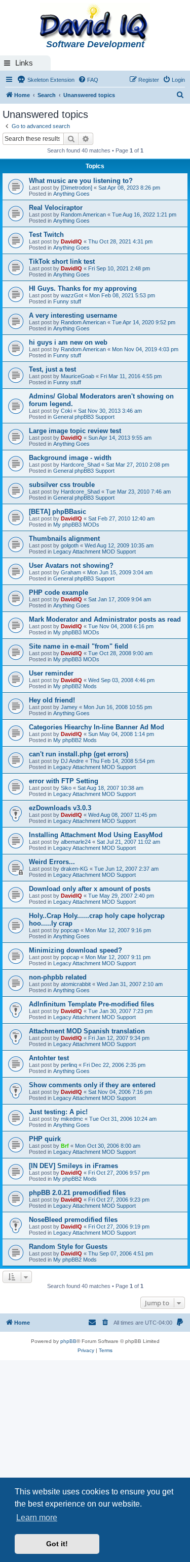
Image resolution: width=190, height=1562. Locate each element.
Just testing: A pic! (58, 1112)
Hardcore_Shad (80, 465)
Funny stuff (67, 301)
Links (24, 62)
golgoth (70, 545)
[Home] (95, 23)
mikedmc (72, 1119)
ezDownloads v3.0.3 (60, 808)
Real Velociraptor (56, 207)
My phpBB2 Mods (75, 686)
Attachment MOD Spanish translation (87, 1031)
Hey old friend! (52, 700)
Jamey (69, 707)
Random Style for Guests (68, 1246)
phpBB (68, 1341)
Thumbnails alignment (64, 538)
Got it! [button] (57, 1544)
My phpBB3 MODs (76, 525)
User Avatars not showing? (71, 565)
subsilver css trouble (62, 484)
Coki (66, 411)
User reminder (51, 673)
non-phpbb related (58, 977)
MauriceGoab (77, 376)
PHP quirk (45, 1139)
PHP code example (58, 592)
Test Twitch (46, 234)
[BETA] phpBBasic (57, 511)
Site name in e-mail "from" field (78, 646)
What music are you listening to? (81, 181)
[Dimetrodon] (76, 188)
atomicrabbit (76, 984)
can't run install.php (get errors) (78, 754)
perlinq (69, 1065)
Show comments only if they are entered (92, 1085)
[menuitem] (88, 80)
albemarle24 (76, 842)
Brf (65, 1146)
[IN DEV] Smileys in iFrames (73, 1166)
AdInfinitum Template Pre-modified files (91, 1004)
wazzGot (72, 295)
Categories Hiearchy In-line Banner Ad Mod (96, 727)
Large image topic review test (75, 431)
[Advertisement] (95, 1460)
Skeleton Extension (50, 80)
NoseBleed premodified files (73, 1219)
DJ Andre (72, 761)
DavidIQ (71, 241)
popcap (70, 930)
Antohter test (49, 1058)
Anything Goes (71, 194)
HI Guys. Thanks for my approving (83, 288)
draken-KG (74, 869)
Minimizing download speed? (75, 950)
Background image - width (70, 458)
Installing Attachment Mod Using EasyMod (96, 835)
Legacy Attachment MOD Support (94, 551)
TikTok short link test (62, 261)
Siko (66, 788)
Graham (71, 572)
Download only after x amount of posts (89, 889)
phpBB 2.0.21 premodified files (77, 1193)
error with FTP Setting (63, 781)
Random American (83, 214)
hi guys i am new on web (68, 342)
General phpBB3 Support (84, 417)
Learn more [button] (36, 1517)
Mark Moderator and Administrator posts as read (105, 619)
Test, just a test (52, 369)
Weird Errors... (52, 862)
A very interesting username (73, 315)
